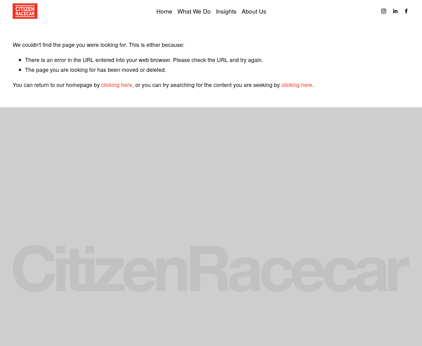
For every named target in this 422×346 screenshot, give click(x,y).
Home (164, 11)
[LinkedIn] (395, 11)
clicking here (116, 85)
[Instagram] (384, 11)
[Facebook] (406, 11)
